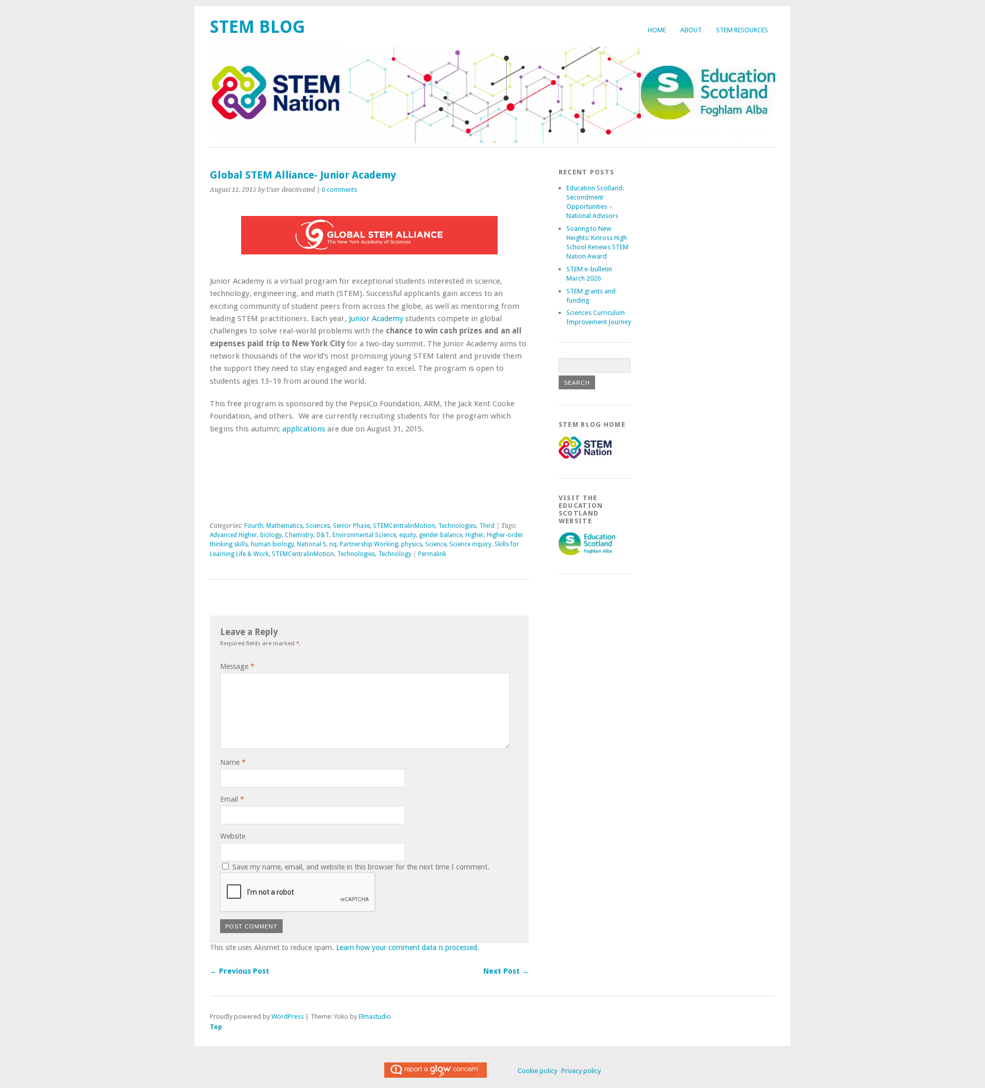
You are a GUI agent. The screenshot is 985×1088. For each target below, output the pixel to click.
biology (271, 535)
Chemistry (299, 535)
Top (216, 1027)
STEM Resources (742, 30)
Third (487, 525)
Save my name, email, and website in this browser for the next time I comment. (360, 867)
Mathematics (284, 525)
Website (232, 836)
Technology (394, 554)
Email (232, 799)
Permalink (432, 554)
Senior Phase (351, 525)
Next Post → (506, 971)
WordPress (287, 1016)
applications (303, 428)
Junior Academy (376, 318)
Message (237, 666)
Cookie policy (537, 1071)
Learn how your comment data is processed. (407, 947)
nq (333, 544)
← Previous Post (239, 971)
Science (435, 544)
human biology (272, 544)
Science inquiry (470, 544)
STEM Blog (257, 27)
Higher (474, 535)
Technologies (457, 525)
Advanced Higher (233, 535)
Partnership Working (369, 544)
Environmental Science (364, 535)
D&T (323, 535)
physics (411, 544)
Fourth (253, 525)
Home (657, 30)
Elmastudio (375, 1016)
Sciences (318, 525)
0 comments (339, 189)
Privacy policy (581, 1071)
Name (233, 762)
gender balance (440, 535)
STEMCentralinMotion (404, 525)
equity (407, 535)
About (691, 30)
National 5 (311, 544)
